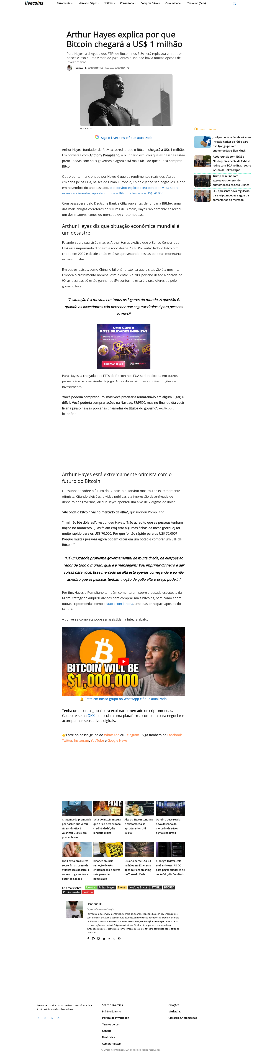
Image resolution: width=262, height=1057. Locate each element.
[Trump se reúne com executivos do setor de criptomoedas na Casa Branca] (202, 181)
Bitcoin (122, 887)
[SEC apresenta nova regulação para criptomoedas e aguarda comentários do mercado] (202, 196)
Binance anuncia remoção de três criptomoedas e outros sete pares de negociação (106, 869)
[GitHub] (93, 937)
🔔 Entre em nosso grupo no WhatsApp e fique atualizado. (124, 699)
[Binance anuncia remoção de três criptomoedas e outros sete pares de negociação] (108, 849)
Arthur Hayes (107, 887)
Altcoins (91, 887)
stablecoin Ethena (119, 604)
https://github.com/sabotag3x (100, 909)
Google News (117, 740)
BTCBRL (156, 887)
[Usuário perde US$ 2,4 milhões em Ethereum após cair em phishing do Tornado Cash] (139, 849)
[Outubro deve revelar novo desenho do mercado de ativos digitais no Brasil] (171, 808)
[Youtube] (119, 937)
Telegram (132, 735)
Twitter (67, 740)
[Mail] (108, 937)
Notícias (88, 892)
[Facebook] (88, 937)
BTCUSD (169, 887)
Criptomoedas (71, 892)
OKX (91, 715)
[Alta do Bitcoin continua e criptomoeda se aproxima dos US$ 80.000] (139, 808)
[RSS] (51, 1018)
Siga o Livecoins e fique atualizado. (127, 138)
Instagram (81, 740)
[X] (114, 937)
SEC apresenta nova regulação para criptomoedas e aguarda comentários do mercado (231, 195)
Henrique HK (80, 68)
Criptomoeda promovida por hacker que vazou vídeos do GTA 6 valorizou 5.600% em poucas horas (76, 828)
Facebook (174, 735)
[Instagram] (98, 937)
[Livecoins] (34, 4)
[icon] (234, 3)
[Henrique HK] (70, 68)
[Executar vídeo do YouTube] (123, 661)
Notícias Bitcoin (138, 887)
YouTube (97, 740)
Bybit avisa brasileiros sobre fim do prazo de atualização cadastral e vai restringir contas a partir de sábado (75, 869)
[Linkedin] (103, 937)
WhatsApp (111, 735)
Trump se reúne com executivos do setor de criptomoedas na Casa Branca (231, 180)
